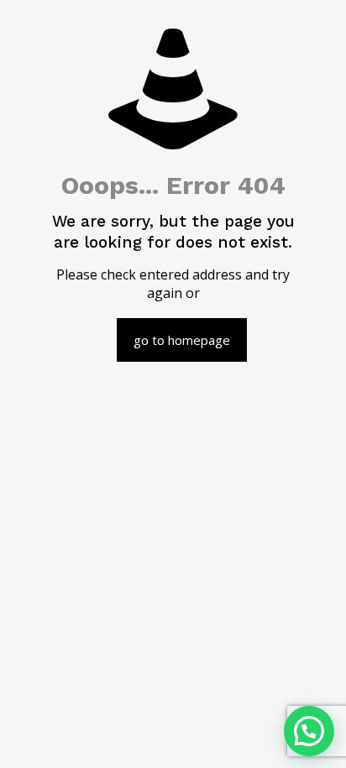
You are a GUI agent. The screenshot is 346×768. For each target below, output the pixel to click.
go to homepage (182, 340)
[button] (309, 731)
